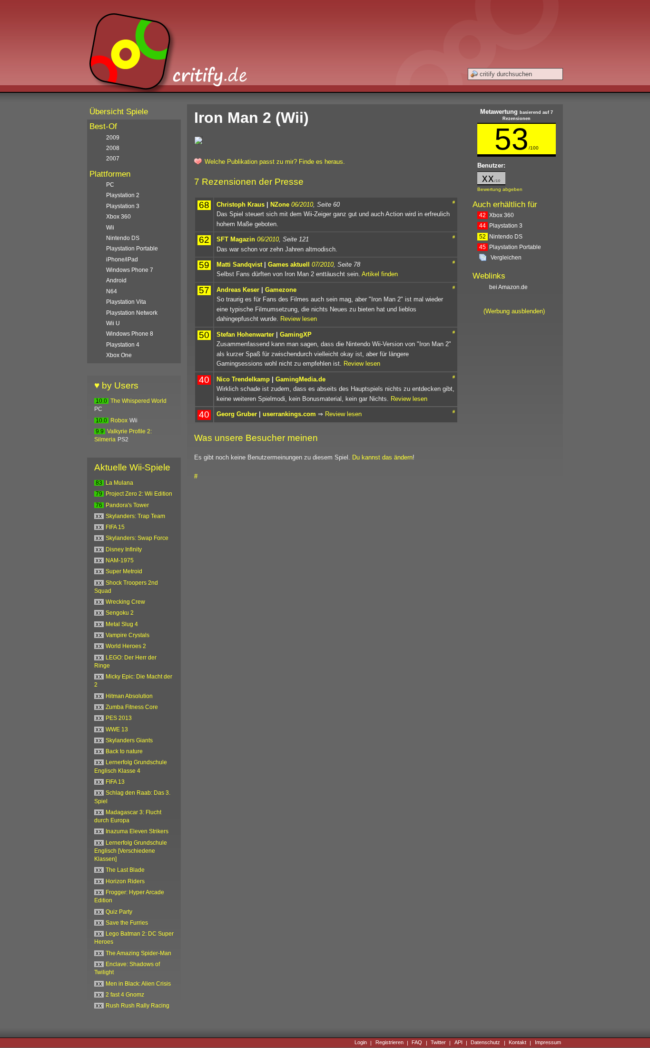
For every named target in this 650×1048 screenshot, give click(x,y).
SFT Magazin (236, 239)
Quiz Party (119, 912)
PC (110, 184)
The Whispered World (138, 401)
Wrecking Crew (125, 602)
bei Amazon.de (509, 287)
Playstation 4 (122, 344)
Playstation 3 (500, 225)
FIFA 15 (115, 527)
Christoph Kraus (241, 204)
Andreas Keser (238, 289)
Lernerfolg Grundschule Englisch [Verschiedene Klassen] (130, 851)
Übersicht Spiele (118, 111)
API (458, 1043)
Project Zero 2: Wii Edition (139, 494)
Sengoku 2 (120, 613)
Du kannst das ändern (382, 457)
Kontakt (517, 1043)
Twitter (438, 1043)
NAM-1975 (120, 560)
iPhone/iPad (122, 259)
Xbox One (119, 355)
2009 (112, 137)
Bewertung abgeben (499, 189)
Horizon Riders (125, 881)
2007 (112, 158)
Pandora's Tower (127, 505)
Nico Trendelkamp (243, 379)
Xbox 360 (496, 215)
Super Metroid (124, 571)
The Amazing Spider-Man (138, 953)
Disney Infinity (124, 549)
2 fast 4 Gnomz (125, 995)
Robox (119, 420)
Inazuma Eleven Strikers (137, 831)
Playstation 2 (122, 195)
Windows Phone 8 (129, 333)
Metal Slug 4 (122, 624)
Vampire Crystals (127, 635)
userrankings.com (289, 414)
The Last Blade (125, 870)
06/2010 (302, 204)
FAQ (417, 1043)
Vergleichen (506, 257)
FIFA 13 (115, 782)
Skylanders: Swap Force (137, 538)
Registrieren (389, 1043)
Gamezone (280, 289)
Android (116, 280)
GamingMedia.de (300, 379)
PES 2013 (119, 718)
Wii (110, 227)
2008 (112, 148)
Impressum (548, 1043)
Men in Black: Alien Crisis (138, 984)
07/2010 (323, 264)
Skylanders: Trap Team (135, 516)
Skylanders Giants (129, 740)
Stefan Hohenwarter (245, 334)
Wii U (113, 323)
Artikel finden (380, 274)
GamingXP (296, 334)
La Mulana (119, 483)
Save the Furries (127, 923)
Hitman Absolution (129, 696)
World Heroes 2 (126, 646)
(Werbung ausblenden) (514, 311)
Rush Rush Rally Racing (137, 1005)
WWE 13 (117, 729)
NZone (279, 204)
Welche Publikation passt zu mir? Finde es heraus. (275, 161)
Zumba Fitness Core (132, 707)
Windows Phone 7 (129, 270)
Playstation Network (132, 312)
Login (361, 1043)
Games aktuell (289, 264)
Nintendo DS (500, 236)
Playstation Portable (510, 247)
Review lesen (298, 318)
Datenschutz (485, 1043)
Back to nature (124, 751)
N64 (111, 291)
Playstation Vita (126, 302)
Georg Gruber (237, 414)
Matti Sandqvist (239, 264)
